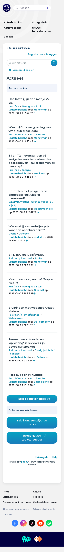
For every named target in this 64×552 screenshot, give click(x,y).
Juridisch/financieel (20, 258)
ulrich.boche (41, 381)
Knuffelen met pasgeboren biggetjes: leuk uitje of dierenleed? (28, 194)
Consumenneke (43, 208)
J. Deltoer (39, 357)
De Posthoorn (42, 321)
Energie (26, 170)
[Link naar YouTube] (40, 524)
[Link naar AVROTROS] (26, 539)
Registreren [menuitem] (35, 54)
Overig (12, 233)
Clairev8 (39, 290)
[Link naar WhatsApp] (49, 524)
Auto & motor (37, 134)
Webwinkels (16, 318)
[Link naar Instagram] (23, 524)
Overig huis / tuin (32, 106)
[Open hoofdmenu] (57, 8)
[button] (47, 8)
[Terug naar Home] (7, 8)
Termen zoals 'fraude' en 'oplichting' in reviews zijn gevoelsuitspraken (27, 343)
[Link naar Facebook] (15, 524)
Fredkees (39, 173)
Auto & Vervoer (18, 134)
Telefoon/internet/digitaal (24, 315)
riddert (38, 237)
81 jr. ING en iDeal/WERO (26, 254)
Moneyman (40, 109)
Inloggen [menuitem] (51, 54)
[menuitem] (41, 457)
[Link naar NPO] (38, 539)
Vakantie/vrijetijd (19, 202)
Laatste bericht (18, 109)
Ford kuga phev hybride (26, 374)
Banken (38, 258)
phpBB (24, 461)
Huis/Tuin (14, 106)
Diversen (24, 233)
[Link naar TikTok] (32, 524)
